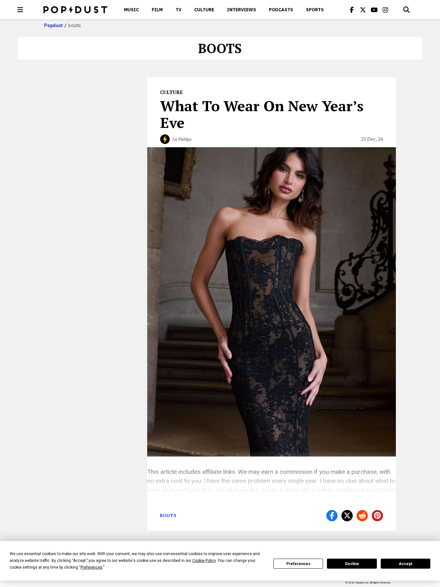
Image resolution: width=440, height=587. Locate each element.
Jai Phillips (182, 139)
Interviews (241, 10)
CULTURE (204, 10)
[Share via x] (347, 515)
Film (157, 10)
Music (131, 10)
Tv (178, 10)
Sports (315, 10)
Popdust (53, 25)
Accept (405, 564)
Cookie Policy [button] (204, 560)
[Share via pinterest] (377, 515)
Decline (352, 564)
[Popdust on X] (363, 9)
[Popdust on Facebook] (352, 9)
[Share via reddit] (362, 515)
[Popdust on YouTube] (374, 9)
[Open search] (406, 9)
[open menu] (20, 9)
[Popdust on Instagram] (385, 9)
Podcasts (281, 10)
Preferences (298, 564)
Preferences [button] (91, 567)
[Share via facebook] (332, 515)
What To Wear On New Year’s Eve (261, 114)
